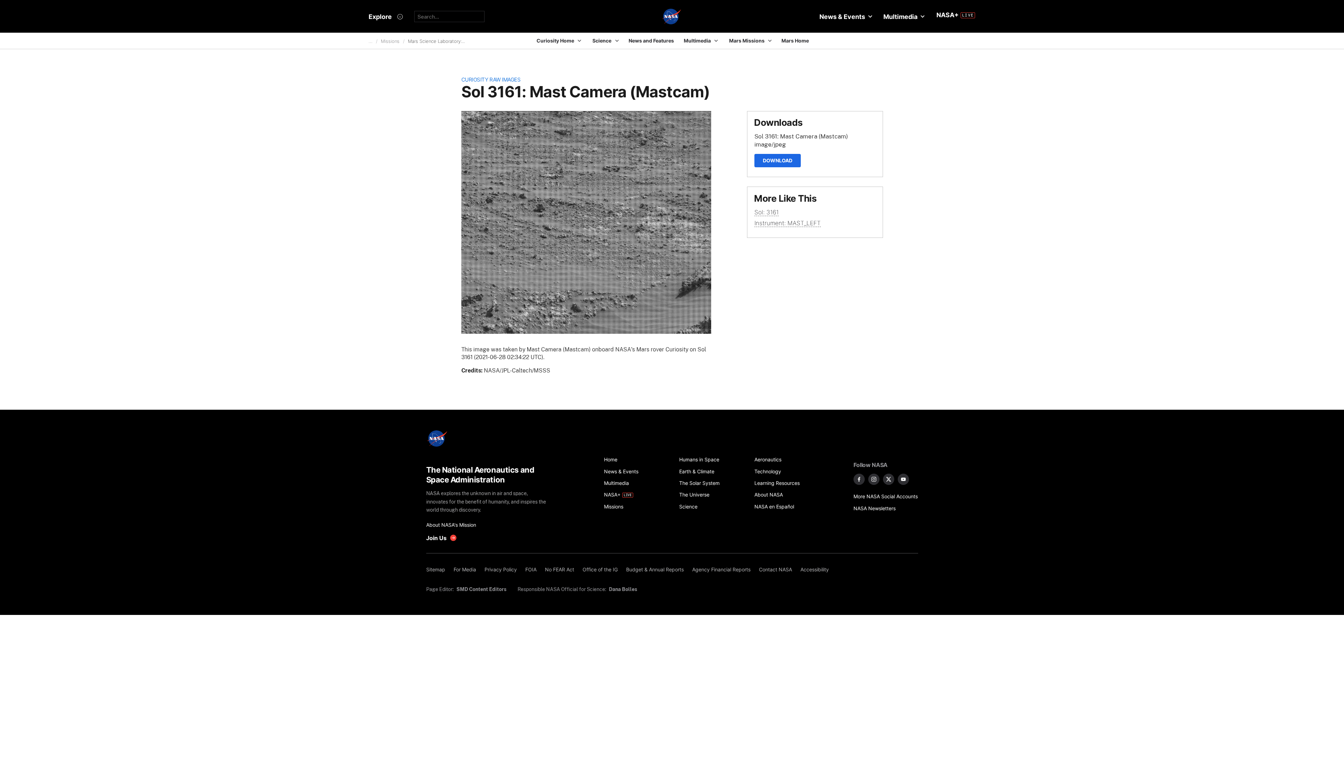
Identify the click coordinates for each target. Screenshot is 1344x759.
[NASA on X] (888, 479)
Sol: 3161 (766, 212)
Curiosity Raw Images (491, 79)
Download (777, 160)
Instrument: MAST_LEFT (787, 223)
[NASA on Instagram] (873, 479)
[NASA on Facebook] (859, 479)
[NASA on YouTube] (903, 479)
